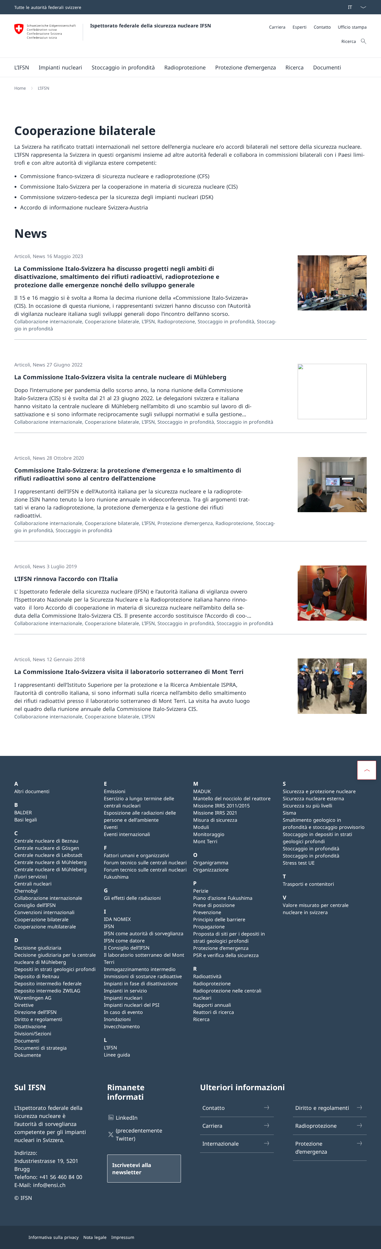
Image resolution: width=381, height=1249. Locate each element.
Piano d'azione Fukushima (222, 898)
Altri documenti (31, 791)
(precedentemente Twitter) (139, 1134)
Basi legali (25, 819)
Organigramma (210, 862)
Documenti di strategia (40, 1048)
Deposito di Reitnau (36, 976)
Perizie (200, 891)
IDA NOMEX (117, 919)
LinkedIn (127, 1117)
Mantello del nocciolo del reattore (232, 798)
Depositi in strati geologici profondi (55, 969)
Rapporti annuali (212, 1005)
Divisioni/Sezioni (32, 1033)
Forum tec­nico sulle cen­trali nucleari (145, 862)
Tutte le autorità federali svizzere (47, 7)
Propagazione (209, 926)
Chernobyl (26, 891)
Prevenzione (207, 912)
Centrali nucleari (32, 883)
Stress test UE (299, 863)
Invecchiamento (122, 1026)
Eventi (111, 827)
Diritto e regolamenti (38, 1019)
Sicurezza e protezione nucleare (319, 791)
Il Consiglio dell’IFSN (126, 947)
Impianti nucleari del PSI (131, 1005)
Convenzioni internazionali (44, 912)
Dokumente (27, 1055)
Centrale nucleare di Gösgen (46, 848)
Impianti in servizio (125, 990)
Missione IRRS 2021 (215, 813)
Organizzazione (211, 869)
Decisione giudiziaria (37, 947)
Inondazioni (117, 1019)
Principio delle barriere (219, 919)
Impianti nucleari (123, 998)
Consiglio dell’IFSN (35, 905)
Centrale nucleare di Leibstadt (48, 855)
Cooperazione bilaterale (41, 919)
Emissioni (114, 791)
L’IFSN (110, 1047)
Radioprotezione (212, 983)
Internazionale (220, 1143)
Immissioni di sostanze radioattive (143, 976)
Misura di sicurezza (215, 820)
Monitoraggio (208, 834)
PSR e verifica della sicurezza (226, 955)
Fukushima (116, 877)
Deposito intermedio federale (48, 983)
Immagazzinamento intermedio (140, 969)
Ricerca (201, 1019)
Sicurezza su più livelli (307, 805)
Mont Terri (205, 841)
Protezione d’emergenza (221, 948)
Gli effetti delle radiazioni (132, 898)
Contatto (213, 1107)
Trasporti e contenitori (308, 884)
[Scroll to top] (366, 770)
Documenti (26, 1040)
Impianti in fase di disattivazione (141, 983)
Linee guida (117, 1054)
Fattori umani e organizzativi (136, 855)
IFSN (109, 926)
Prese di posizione (214, 905)
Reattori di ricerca (213, 1012)
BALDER (23, 812)
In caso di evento (123, 1012)
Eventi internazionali (127, 834)
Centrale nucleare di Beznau (46, 841)
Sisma (289, 813)
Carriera (212, 1125)
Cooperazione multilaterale (45, 926)
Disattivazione (30, 1026)
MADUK (202, 791)
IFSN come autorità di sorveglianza (143, 933)
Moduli (201, 827)
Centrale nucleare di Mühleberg (50, 862)
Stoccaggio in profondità (311, 848)
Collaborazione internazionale (48, 898)
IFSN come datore (124, 940)
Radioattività (207, 976)
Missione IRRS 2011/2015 (221, 805)
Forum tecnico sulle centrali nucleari (145, 869)
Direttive (24, 1005)
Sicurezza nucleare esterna (313, 798)
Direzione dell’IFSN (35, 1012)
